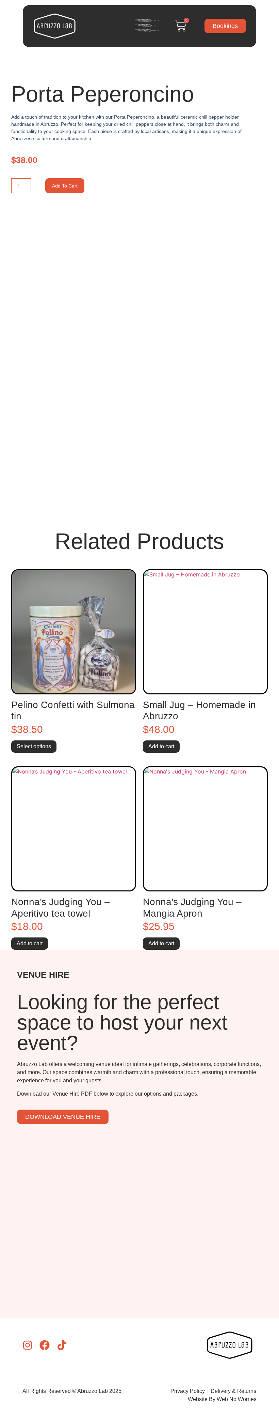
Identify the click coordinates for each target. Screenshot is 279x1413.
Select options (34, 746)
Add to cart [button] (161, 746)
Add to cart (65, 186)
